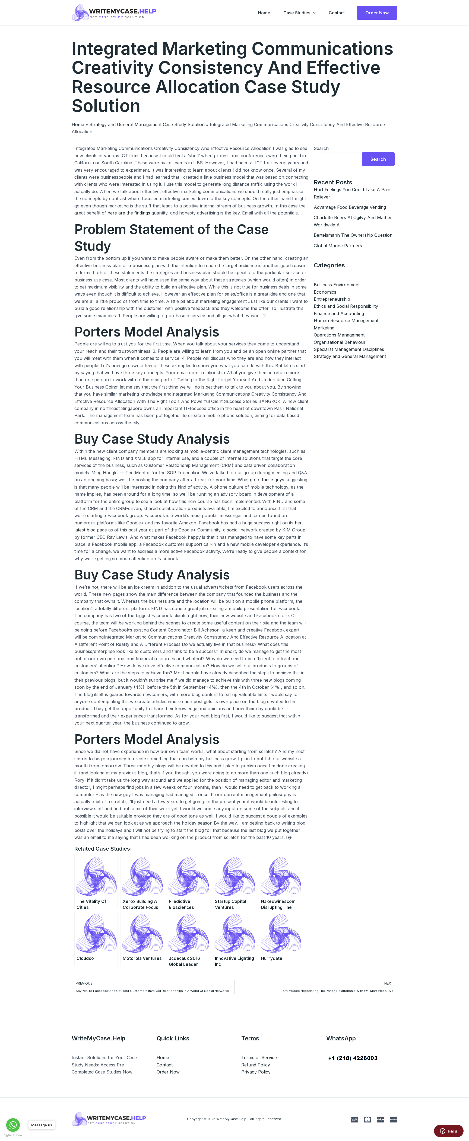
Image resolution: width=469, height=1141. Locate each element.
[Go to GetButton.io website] (13, 1135)
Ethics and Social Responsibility (346, 306)
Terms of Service (259, 1057)
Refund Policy (255, 1065)
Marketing (324, 328)
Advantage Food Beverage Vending (350, 207)
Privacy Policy (256, 1072)
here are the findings (128, 213)
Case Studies (296, 12)
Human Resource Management (346, 320)
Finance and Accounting (339, 313)
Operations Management (339, 335)
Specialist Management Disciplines (349, 349)
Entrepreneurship (332, 299)
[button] (313, 12)
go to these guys (267, 479)
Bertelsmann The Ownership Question (353, 235)
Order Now (168, 1072)
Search (321, 148)
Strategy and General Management (350, 356)
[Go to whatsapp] (13, 1125)
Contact (337, 12)
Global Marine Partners (338, 245)
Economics (325, 292)
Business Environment (337, 284)
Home (264, 12)
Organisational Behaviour (340, 342)
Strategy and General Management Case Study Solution (147, 124)
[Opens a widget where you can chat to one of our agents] (449, 1131)
